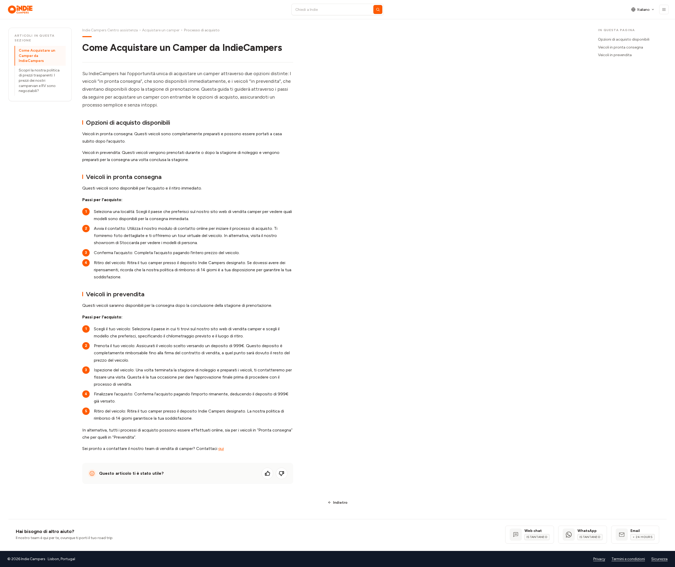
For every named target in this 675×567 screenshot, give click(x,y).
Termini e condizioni (628, 559)
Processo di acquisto (202, 30)
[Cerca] (377, 9)
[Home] (144, 9)
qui (221, 448)
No (281, 473)
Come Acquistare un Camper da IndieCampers (37, 55)
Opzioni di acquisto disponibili (623, 39)
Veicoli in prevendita (615, 55)
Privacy (599, 559)
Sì (267, 473)
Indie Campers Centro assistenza (110, 30)
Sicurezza (659, 559)
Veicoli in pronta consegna (620, 47)
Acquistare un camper (161, 30)
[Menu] (664, 9)
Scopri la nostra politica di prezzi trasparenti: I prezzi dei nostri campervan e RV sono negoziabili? (39, 80)
